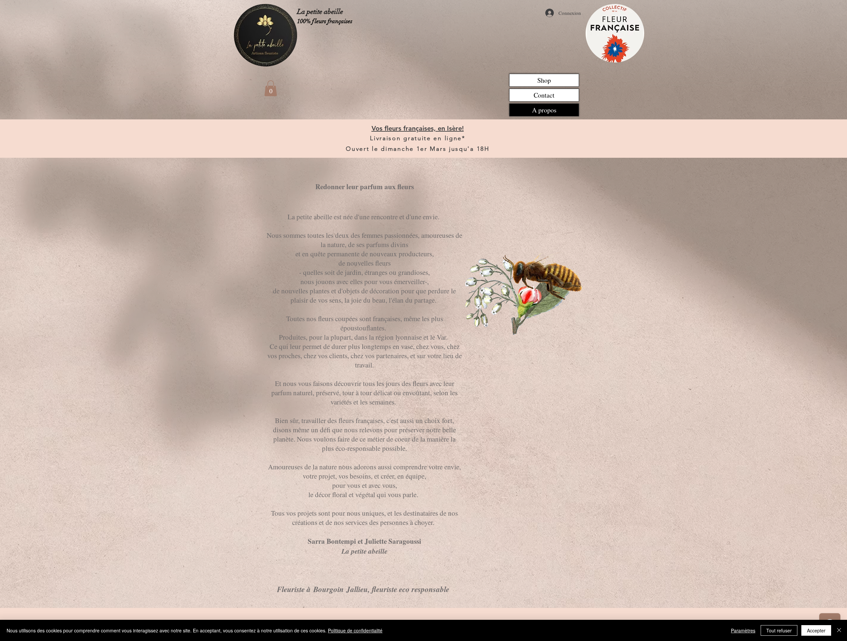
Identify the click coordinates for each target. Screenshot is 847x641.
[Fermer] (839, 630)
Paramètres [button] (743, 630)
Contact (544, 95)
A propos (544, 110)
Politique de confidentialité (355, 630)
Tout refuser (779, 630)
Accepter (816, 630)
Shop (544, 80)
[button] (270, 88)
